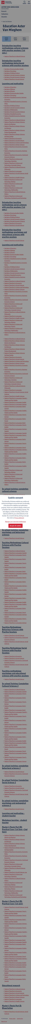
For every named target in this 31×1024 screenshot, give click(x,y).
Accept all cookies (15, 526)
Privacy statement (19, 518)
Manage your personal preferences (15, 521)
